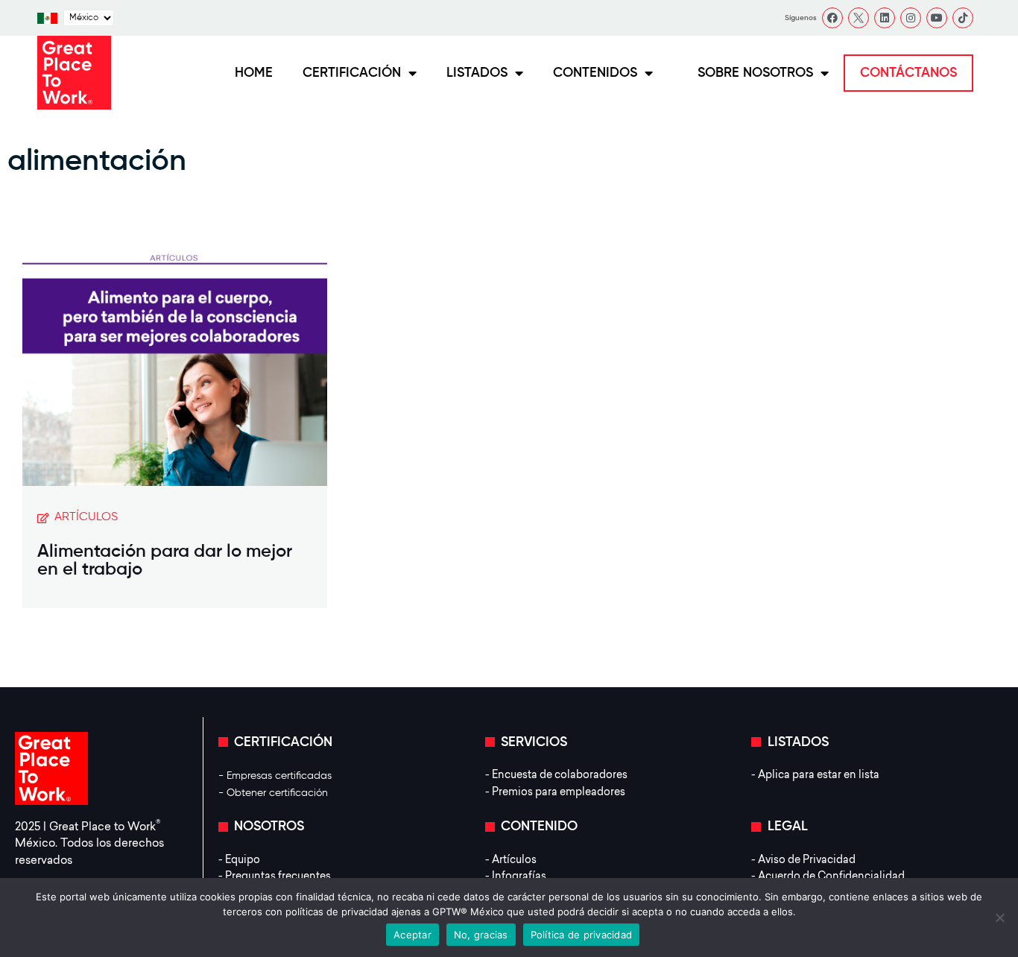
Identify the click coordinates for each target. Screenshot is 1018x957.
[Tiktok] (962, 17)
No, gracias (481, 935)
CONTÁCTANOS (908, 73)
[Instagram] (910, 17)
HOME (254, 73)
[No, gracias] (999, 917)
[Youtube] (936, 17)
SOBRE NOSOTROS (755, 73)
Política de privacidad (582, 935)
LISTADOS (477, 73)
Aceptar (412, 935)
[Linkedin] (884, 17)
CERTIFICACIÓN (352, 73)
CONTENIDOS (595, 73)
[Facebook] (832, 17)
